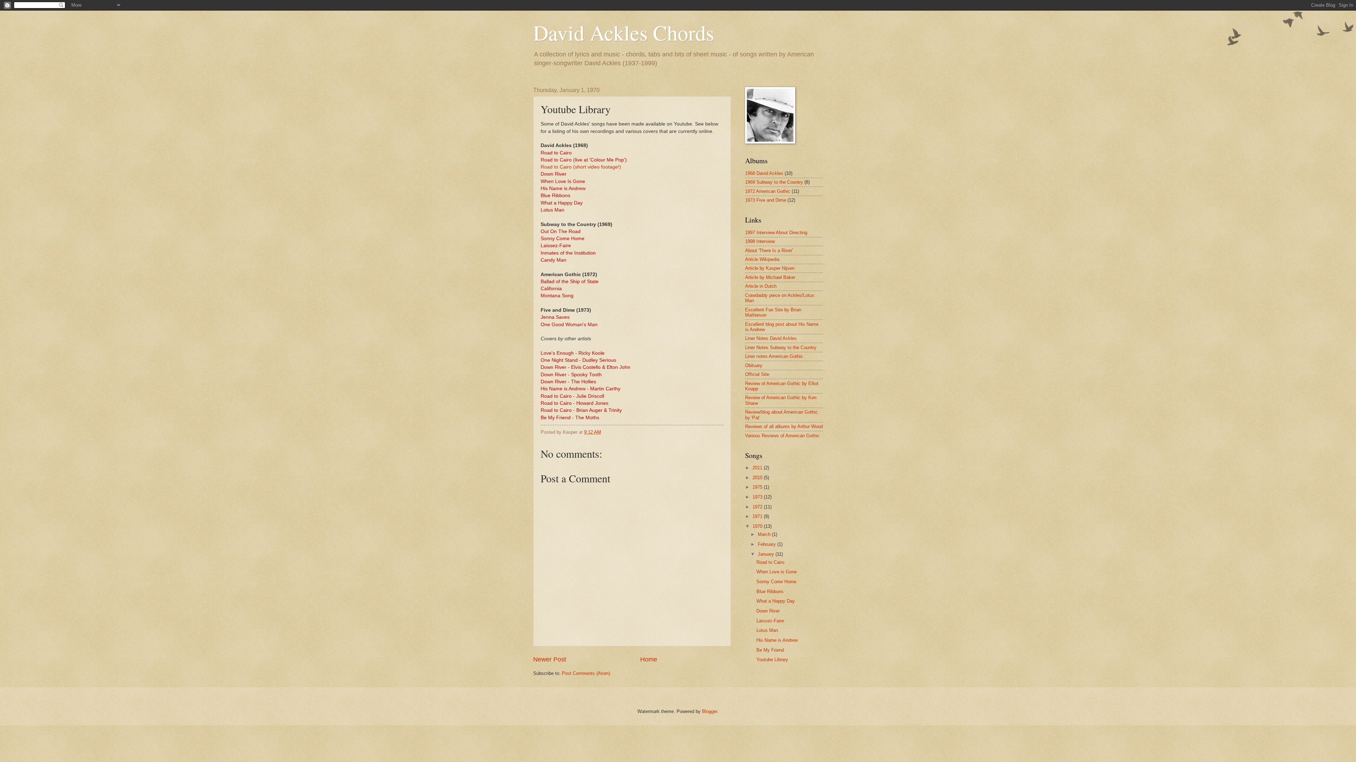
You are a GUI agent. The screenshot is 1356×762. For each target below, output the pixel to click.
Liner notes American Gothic (774, 356)
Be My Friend (770, 650)
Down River (768, 611)
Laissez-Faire (770, 620)
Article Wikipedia (762, 259)
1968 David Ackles (764, 173)
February (767, 544)
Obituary (753, 365)
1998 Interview (760, 241)
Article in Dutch (761, 286)
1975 (758, 487)
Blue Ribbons (770, 591)
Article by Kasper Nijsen (770, 268)
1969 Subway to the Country (774, 182)
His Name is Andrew (777, 640)
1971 (758, 516)
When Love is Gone (776, 571)
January (766, 554)
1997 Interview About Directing (776, 232)
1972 (758, 507)
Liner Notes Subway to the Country (780, 347)
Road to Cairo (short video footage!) (581, 167)
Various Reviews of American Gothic (782, 435)
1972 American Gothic (767, 191)
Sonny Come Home (776, 581)
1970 (758, 526)
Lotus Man (767, 630)
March (765, 534)
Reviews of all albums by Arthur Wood (784, 426)
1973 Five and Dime (765, 200)
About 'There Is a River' (769, 250)
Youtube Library (772, 659)
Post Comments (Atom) (586, 673)
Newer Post (549, 659)
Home (648, 659)
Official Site (757, 374)
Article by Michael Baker (770, 277)
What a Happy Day (775, 601)
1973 (758, 497)
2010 (758, 477)
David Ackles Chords (623, 32)
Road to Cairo (770, 562)
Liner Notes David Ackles (771, 338)
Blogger (709, 711)
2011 (758, 467)
